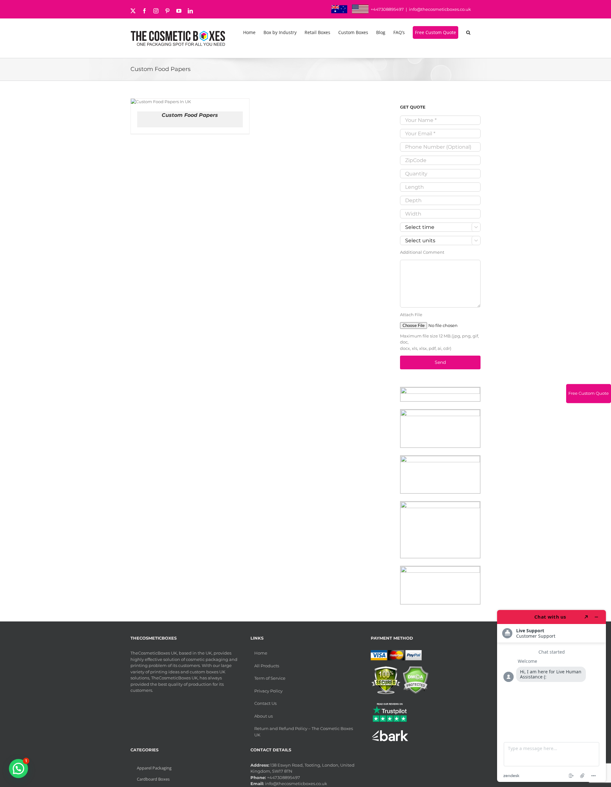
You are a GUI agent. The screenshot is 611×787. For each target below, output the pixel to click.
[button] (469, 32)
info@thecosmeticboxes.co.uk (440, 9)
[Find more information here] (551, 696)
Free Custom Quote (588, 393)
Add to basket (156, 99)
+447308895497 (387, 9)
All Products (266, 665)
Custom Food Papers (190, 115)
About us (263, 716)
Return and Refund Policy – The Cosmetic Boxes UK (303, 731)
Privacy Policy (268, 690)
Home (260, 653)
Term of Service (269, 678)
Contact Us (265, 703)
